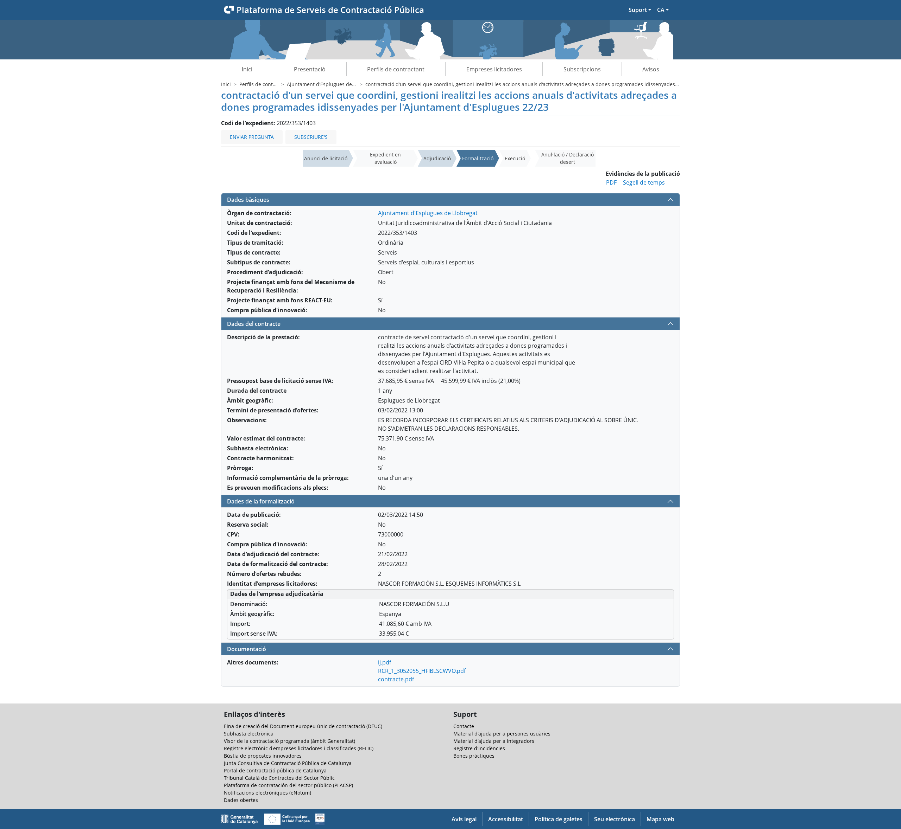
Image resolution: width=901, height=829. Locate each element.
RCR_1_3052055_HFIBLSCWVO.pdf (422, 671)
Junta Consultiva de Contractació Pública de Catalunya (288, 763)
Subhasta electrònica (248, 733)
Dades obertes (241, 800)
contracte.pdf (396, 679)
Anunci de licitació (325, 158)
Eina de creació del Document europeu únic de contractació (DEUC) (303, 726)
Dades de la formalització (261, 501)
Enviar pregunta (252, 137)
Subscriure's (311, 137)
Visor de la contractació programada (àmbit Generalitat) (289, 741)
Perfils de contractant (395, 69)
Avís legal (464, 819)
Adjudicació (437, 158)
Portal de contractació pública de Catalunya (275, 770)
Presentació (310, 69)
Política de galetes (558, 819)
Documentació (246, 649)
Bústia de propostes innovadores (263, 755)
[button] (640, 10)
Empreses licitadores (494, 69)
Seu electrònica (614, 819)
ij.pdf (384, 662)
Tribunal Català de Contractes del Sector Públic (279, 778)
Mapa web (660, 819)
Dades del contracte (254, 324)
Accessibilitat (505, 819)
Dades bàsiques (248, 200)
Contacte (463, 726)
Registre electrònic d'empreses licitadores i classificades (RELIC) (298, 748)
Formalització (477, 158)
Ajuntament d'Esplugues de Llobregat (331, 84)
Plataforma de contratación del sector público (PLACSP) (288, 785)
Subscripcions (582, 69)
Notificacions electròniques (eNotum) (267, 792)
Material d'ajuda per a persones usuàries (501, 733)
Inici (247, 69)
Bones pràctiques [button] (473, 755)
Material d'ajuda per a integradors (493, 741)
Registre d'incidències (479, 748)
